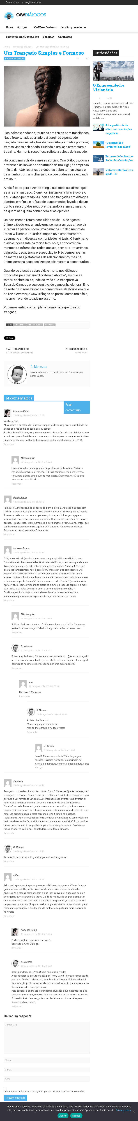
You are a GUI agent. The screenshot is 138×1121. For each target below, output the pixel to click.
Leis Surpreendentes (73, 27)
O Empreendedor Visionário (108, 87)
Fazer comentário (72, 407)
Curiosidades (106, 53)
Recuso (76, 1115)
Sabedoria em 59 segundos (22, 36)
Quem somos (12, 2)
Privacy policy (123, 1110)
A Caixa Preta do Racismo (19, 352)
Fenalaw (48, 36)
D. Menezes (38, 367)
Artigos (21, 29)
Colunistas (65, 36)
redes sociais (35, 325)
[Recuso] (133, 1111)
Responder (9, 444)
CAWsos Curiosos (45, 27)
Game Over (81, 352)
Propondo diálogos (14, 58)
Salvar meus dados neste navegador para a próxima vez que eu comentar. (44, 1091)
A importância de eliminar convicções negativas (118, 129)
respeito (49, 325)
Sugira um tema (33, 2)
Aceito (63, 1115)
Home (9, 27)
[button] (130, 27)
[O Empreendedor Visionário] (113, 70)
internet (19, 325)
